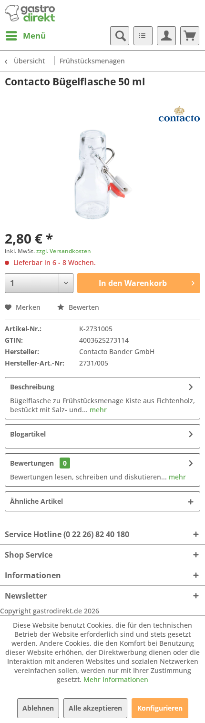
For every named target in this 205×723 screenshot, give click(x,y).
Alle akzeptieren (95, 708)
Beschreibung (32, 386)
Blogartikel (28, 433)
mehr (97, 409)
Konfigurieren (160, 708)
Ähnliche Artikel (36, 501)
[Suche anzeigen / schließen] (119, 35)
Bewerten (83, 307)
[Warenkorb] (189, 35)
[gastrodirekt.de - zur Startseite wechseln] (30, 13)
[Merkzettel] (143, 35)
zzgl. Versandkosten (63, 251)
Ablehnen (38, 708)
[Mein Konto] (166, 35)
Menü (34, 35)
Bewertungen (32, 463)
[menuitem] (25, 35)
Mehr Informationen (115, 679)
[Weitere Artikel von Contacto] (179, 113)
